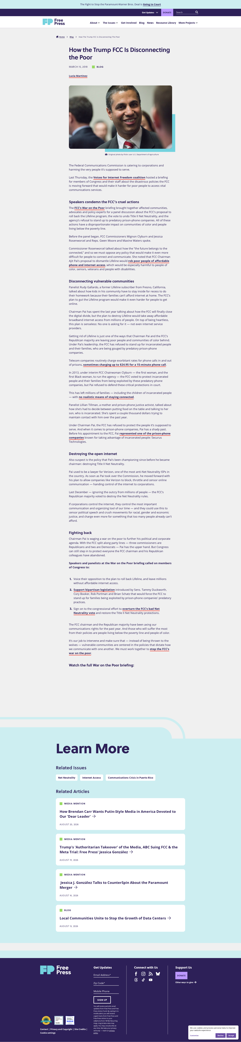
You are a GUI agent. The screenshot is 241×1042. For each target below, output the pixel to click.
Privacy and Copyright (61, 1029)
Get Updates (148, 12)
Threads (136, 980)
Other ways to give (184, 982)
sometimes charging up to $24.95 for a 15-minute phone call (124, 364)
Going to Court (152, 4)
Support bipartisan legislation (94, 589)
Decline (221, 1035)
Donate (167, 12)
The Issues (109, 22)
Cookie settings (47, 1032)
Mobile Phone (101, 991)
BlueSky (158, 974)
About (93, 22)
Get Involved (129, 22)
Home (62, 37)
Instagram (143, 974)
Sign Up (102, 1000)
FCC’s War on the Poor (89, 208)
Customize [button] (194, 1035)
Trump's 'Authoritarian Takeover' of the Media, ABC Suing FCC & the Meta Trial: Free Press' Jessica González (119, 849)
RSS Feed (151, 974)
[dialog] (213, 1032)
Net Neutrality (66, 777)
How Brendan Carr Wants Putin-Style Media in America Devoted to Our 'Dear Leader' (118, 814)
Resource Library (166, 22)
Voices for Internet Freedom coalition (119, 177)
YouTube (151, 980)
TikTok (143, 980)
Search (196, 12)
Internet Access (91, 777)
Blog (141, 22)
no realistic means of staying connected (106, 397)
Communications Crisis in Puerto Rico (130, 777)
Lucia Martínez (78, 76)
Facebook (136, 974)
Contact (44, 1029)
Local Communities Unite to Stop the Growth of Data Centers (113, 918)
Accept (231, 1035)
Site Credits (80, 1029)
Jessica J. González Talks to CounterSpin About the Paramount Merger (114, 885)
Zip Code (99, 983)
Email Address (102, 975)
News (150, 22)
